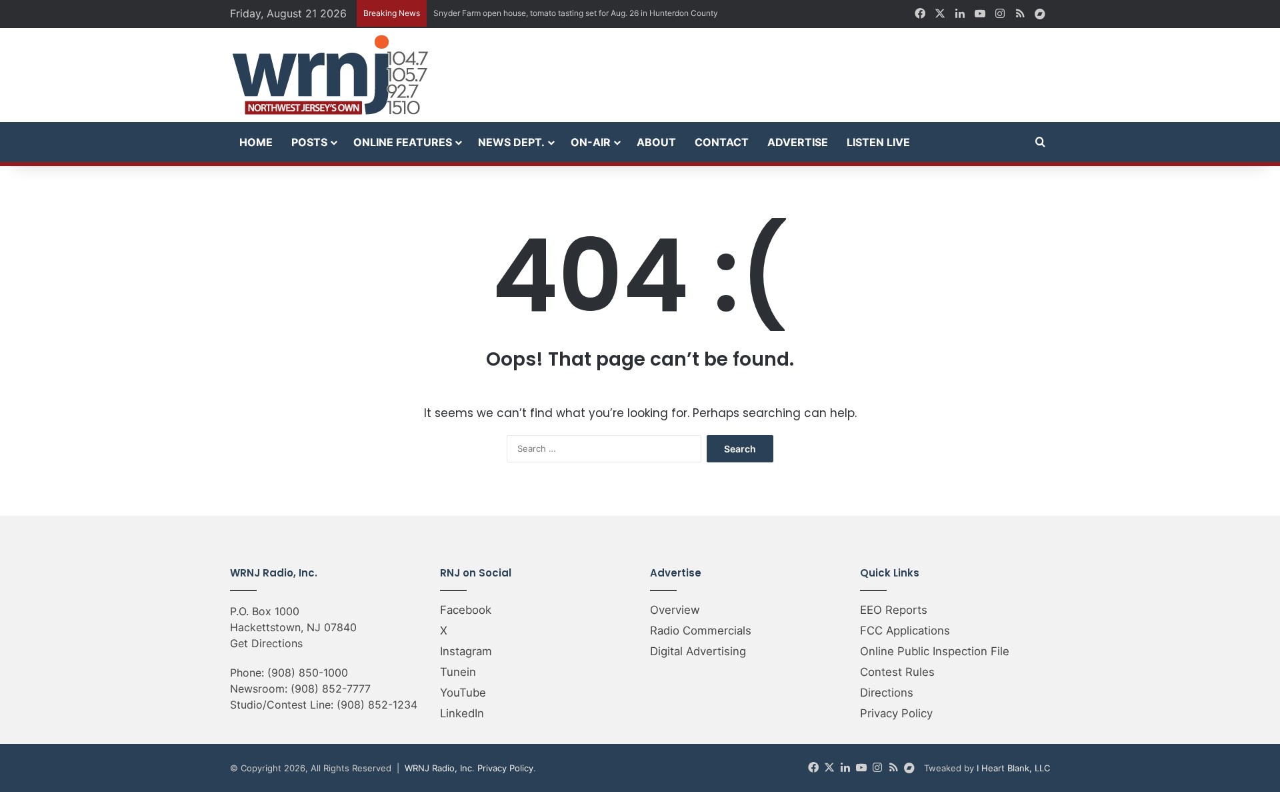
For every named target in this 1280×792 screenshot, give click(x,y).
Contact (722, 142)
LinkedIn (462, 713)
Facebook (465, 610)
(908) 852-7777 (331, 688)
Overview (675, 610)
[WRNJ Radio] (330, 75)
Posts (309, 142)
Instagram (466, 651)
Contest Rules (897, 672)
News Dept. (511, 142)
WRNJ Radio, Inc (438, 768)
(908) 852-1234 (377, 704)
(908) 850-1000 (307, 672)
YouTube (463, 692)
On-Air (591, 142)
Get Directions (266, 643)
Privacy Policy (896, 713)
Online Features (402, 142)
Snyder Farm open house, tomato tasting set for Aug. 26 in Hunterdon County (575, 13)
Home (256, 142)
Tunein (458, 672)
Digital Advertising (698, 651)
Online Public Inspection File (934, 651)
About (656, 142)
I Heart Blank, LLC (1013, 768)
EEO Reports (893, 610)
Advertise (797, 142)
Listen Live (878, 142)
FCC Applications (905, 630)
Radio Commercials (700, 630)
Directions (886, 692)
